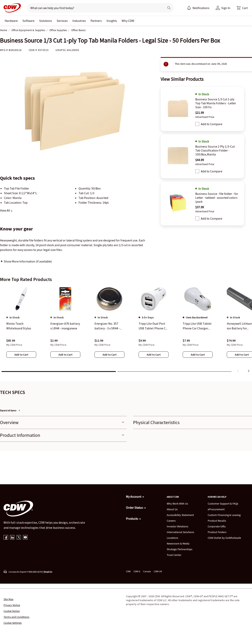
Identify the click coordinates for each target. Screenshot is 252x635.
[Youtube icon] (25, 537)
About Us (172, 509)
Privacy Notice (12, 605)
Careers (171, 520)
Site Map (8, 599)
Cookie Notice (12, 611)
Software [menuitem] (28, 21)
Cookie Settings (13, 623)
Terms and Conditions (16, 617)
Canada (147, 571)
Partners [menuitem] (96, 21)
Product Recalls (217, 520)
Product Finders (217, 532)
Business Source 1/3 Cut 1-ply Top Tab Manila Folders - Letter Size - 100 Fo (215, 103)
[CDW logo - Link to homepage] (11, 8)
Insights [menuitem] (112, 21)
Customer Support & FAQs (223, 503)
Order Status (135, 507)
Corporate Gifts (217, 526)
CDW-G (136, 571)
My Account (134, 496)
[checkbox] (197, 124)
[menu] (198, 8)
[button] (242, 8)
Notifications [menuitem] (201, 8)
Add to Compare (211, 124)
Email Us (48, 571)
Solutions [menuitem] (45, 21)
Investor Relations (177, 526)
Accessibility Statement (180, 515)
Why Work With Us (177, 503)
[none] (11, 20)
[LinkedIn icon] (12, 537)
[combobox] (94, 8)
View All (5, 210)
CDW (128, 571)
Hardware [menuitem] (11, 21)
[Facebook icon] (6, 537)
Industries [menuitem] (79, 21)
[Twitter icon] (19, 537)
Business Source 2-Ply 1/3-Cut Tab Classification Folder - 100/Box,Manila (215, 150)
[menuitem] (189, 8)
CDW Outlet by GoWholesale (224, 538)
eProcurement (216, 509)
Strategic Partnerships (179, 549)
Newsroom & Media (178, 543)
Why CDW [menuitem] (128, 21)
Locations (172, 538)
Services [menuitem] (62, 21)
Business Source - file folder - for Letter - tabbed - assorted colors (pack (216, 197)
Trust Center (174, 555)
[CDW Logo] (11, 8)
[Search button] (169, 8)
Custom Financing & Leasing (224, 515)
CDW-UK (158, 571)
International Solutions (180, 532)
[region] (126, 330)
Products (132, 518)
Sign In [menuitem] (225, 8)
